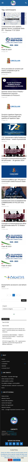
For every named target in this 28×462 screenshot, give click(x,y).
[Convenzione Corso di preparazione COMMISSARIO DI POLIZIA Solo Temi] (14, 192)
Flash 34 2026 (5, 322)
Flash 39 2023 (6, 266)
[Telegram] (14, 443)
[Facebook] (6, 443)
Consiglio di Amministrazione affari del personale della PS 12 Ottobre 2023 (13, 225)
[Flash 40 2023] (14, 238)
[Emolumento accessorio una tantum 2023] (14, 277)
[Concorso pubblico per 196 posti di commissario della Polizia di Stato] (14, 171)
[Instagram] (10, 443)
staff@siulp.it (14, 434)
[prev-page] (7, 295)
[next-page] (20, 295)
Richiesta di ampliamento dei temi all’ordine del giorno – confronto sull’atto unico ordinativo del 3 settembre (13, 330)
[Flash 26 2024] (14, 41)
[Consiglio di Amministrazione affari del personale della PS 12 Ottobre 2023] (14, 215)
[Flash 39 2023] (14, 257)
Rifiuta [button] (10, 460)
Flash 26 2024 (6, 49)
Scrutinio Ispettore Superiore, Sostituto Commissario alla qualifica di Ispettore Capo (11, 116)
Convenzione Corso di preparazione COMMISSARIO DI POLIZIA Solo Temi (13, 202)
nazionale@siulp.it (12, 433)
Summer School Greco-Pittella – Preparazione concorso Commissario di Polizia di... (12, 93)
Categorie (4, 306)
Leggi (22, 457)
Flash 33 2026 (5, 325)
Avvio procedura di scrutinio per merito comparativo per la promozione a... (12, 70)
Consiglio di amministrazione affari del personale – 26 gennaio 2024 (13, 159)
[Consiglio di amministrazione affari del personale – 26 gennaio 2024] (14, 150)
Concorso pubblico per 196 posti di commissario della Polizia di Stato (13, 180)
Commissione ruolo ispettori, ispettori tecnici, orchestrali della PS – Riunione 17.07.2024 (12, 28)
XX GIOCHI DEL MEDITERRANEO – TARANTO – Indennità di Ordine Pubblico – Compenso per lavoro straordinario (13, 336)
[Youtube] (21, 443)
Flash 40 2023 (6, 246)
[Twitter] (17, 443)
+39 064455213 (10, 431)
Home (2, 7)
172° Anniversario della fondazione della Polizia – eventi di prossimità (13, 138)
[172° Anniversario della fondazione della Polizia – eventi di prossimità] (14, 129)
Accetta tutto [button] (17, 460)
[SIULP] (14, 3)
